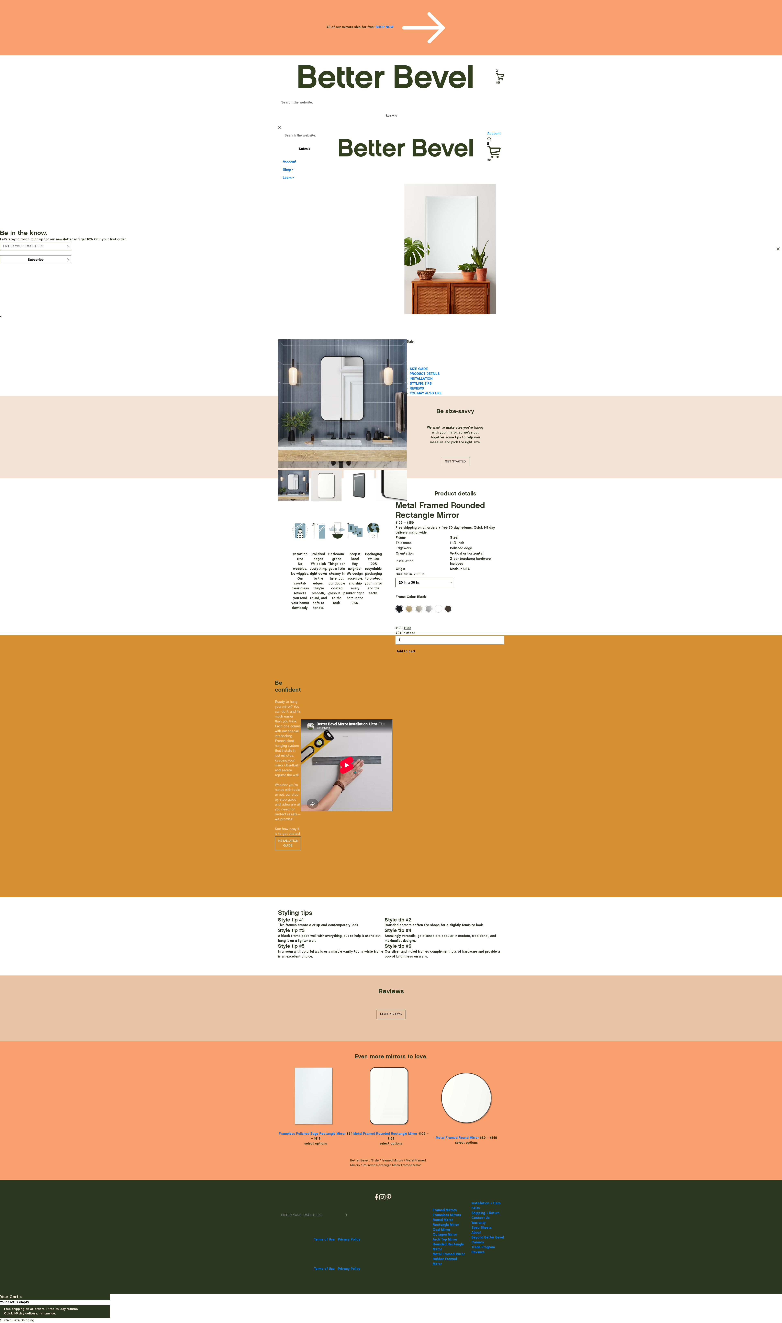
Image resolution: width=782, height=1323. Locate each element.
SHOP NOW (385, 27)
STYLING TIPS (421, 383)
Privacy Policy (349, 1239)
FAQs (475, 1208)
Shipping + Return (485, 1213)
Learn (287, 177)
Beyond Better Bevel (487, 1237)
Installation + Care (486, 1203)
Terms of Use (324, 1239)
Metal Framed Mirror (449, 1254)
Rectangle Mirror (446, 1224)
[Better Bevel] (385, 76)
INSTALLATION (421, 378)
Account (289, 161)
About (476, 1232)
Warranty (478, 1222)
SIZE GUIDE (419, 369)
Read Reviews (391, 1014)
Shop (287, 169)
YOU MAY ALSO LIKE (426, 393)
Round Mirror (443, 1220)
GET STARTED (455, 461)
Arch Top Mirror (445, 1239)
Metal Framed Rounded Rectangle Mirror (385, 1133)
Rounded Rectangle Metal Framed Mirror (392, 1165)
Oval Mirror (441, 1229)
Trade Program (483, 1247)
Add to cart (406, 651)
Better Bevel (359, 1160)
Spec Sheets (481, 1227)
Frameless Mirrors (447, 1215)
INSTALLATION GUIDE (288, 843)
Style (375, 1160)
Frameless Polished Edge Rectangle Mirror (312, 1133)
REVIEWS (417, 388)
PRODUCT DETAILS (425, 373)
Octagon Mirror (445, 1234)
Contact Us (480, 1218)
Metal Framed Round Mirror (457, 1137)
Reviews (477, 1252)
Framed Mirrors (392, 1160)
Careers (477, 1242)
